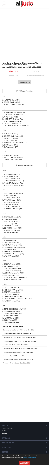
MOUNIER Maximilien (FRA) (13, 183)
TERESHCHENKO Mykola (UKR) (15, 309)
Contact (4, 433)
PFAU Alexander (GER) (12, 311)
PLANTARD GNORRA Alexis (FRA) (15, 277)
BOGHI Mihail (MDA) (11, 204)
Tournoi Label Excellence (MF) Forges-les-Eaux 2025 (20, 348)
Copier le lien (25, 82)
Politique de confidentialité (29, 457)
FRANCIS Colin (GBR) (11, 176)
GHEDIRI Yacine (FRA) (11, 322)
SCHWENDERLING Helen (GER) (14, 112)
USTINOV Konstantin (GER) (14, 273)
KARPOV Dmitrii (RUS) (11, 275)
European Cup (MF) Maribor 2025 (14, 356)
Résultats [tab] (13, 71)
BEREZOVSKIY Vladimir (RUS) (14, 193)
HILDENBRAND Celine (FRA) (13, 119)
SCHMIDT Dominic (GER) (13, 228)
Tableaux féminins (25, 91)
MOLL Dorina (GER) (11, 117)
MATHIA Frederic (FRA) (12, 301)
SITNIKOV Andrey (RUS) (12, 271)
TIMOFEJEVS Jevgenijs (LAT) (14, 185)
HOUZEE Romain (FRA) (12, 221)
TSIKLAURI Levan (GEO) (12, 264)
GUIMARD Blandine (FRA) (13, 160)
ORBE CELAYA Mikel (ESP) (13, 296)
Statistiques (6, 431)
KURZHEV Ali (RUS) (10, 240)
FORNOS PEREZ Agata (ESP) (14, 104)
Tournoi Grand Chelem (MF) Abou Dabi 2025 (18, 359)
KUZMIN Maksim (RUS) (12, 174)
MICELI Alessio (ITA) (11, 266)
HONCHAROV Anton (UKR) (13, 290)
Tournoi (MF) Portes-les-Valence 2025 (16, 345)
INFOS (5, 425)
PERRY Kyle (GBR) (10, 196)
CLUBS (5, 452)
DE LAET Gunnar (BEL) (12, 292)
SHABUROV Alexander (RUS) (14, 254)
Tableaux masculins (25, 165)
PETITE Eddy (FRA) (10, 224)
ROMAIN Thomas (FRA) (12, 230)
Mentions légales (7, 429)
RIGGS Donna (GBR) (11, 138)
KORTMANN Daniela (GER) (13, 121)
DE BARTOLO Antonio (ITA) (14, 181)
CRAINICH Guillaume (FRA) (13, 313)
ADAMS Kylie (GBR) (10, 140)
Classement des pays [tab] (35, 76)
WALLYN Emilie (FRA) (11, 134)
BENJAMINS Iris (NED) (11, 155)
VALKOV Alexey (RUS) (11, 256)
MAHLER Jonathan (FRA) (12, 280)
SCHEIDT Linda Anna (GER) (13, 136)
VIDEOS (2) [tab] (35, 71)
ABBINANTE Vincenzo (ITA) (13, 252)
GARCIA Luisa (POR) (11, 145)
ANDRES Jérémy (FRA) (12, 202)
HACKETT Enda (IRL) (11, 232)
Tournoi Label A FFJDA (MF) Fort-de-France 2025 (19, 337)
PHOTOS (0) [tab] (13, 76)
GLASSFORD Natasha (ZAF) (13, 115)
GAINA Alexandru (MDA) (12, 243)
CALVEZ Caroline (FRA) (12, 102)
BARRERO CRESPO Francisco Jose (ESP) (18, 299)
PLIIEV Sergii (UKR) (10, 219)
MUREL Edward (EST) (11, 249)
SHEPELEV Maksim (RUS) (12, 217)
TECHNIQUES (8, 443)
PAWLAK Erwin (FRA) (11, 226)
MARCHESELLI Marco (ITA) (13, 209)
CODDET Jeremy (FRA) (12, 179)
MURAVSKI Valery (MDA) (12, 200)
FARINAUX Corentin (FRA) (13, 245)
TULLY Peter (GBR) (10, 320)
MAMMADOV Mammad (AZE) (14, 247)
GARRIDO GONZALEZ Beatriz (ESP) (16, 126)
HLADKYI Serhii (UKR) (11, 318)
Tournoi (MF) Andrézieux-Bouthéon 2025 (17, 363)
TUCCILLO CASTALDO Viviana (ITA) (16, 143)
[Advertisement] (22, 35)
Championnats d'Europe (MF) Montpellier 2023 (18, 330)
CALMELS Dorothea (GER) (13, 124)
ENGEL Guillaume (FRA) (12, 288)
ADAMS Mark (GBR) (11, 316)
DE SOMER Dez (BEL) (11, 294)
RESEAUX (6, 438)
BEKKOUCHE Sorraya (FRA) (13, 157)
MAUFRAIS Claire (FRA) (12, 100)
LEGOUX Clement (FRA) (12, 268)
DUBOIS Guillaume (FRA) (12, 207)
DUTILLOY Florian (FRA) (12, 198)
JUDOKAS (6, 447)
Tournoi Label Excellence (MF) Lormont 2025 (18, 334)
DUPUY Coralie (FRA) (11, 147)
